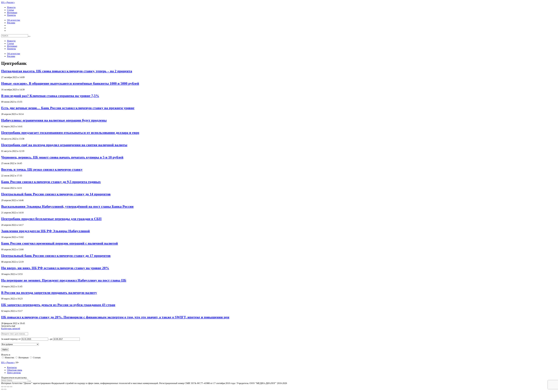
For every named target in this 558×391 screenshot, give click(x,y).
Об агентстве (13, 20)
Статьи (10, 10)
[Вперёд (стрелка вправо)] (5, 389)
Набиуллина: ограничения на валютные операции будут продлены (54, 120)
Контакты (12, 367)
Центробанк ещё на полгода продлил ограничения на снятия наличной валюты (64, 145)
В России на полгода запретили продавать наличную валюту (49, 293)
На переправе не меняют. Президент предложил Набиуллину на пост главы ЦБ (63, 280)
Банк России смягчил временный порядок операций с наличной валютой (59, 243)
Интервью (12, 12)
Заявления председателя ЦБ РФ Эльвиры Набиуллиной (45, 231)
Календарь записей (10, 328)
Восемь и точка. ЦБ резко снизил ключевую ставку (42, 169)
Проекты (11, 15)
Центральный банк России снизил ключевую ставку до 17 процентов (56, 256)
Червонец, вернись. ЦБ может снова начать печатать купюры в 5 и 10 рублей (62, 157)
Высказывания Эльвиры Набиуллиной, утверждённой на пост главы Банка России (67, 206)
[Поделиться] (5, 386)
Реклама (11, 22)
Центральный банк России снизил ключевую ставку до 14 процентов (56, 194)
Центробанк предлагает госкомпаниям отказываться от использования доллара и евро (70, 132)
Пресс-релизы (14, 372)
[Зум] (11, 386)
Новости (11, 7)
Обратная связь (14, 370)
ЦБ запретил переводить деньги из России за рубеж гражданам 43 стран (58, 305)
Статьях (36, 357)
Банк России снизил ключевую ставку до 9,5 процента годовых (51, 182)
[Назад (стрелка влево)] (2, 389)
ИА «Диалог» (8, 2)
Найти (5, 349)
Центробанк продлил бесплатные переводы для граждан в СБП (51, 219)
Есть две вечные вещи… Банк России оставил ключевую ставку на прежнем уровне (67, 108)
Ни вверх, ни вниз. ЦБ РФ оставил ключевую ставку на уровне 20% (55, 268)
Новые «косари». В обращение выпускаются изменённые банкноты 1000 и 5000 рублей (70, 83)
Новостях (9, 357)
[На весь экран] (8, 386)
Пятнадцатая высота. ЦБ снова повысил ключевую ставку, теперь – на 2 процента (66, 71)
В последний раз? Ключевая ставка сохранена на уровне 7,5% (50, 96)
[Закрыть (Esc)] (2, 386)
